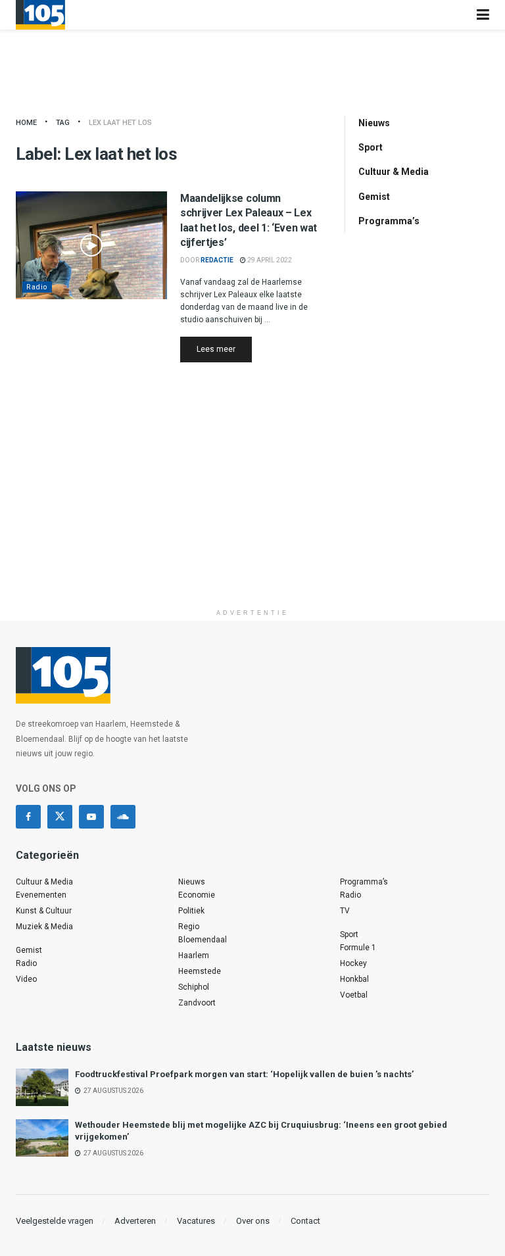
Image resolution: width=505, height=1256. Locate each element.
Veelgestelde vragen (54, 1221)
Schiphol (193, 987)
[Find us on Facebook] (28, 817)
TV (345, 910)
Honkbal (354, 979)
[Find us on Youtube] (91, 817)
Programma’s (389, 221)
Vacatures (196, 1221)
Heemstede (199, 971)
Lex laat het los (120, 122)
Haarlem (193, 955)
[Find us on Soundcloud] (122, 817)
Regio (188, 926)
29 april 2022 (269, 260)
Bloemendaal (202, 939)
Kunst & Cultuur (44, 910)
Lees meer (224, 349)
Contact (305, 1221)
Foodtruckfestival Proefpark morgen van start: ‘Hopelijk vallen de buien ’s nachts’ (244, 1074)
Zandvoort (197, 1002)
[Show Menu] (483, 15)
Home (26, 122)
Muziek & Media (44, 926)
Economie (196, 895)
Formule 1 (358, 947)
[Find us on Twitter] (59, 817)
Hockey (353, 963)
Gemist (374, 196)
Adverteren (135, 1221)
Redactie (217, 260)
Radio (37, 287)
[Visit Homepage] (40, 15)
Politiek (191, 910)
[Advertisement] (252, 510)
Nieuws (374, 123)
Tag (63, 122)
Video (26, 979)
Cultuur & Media (393, 171)
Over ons (253, 1221)
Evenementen (41, 895)
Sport (370, 147)
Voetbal (354, 995)
